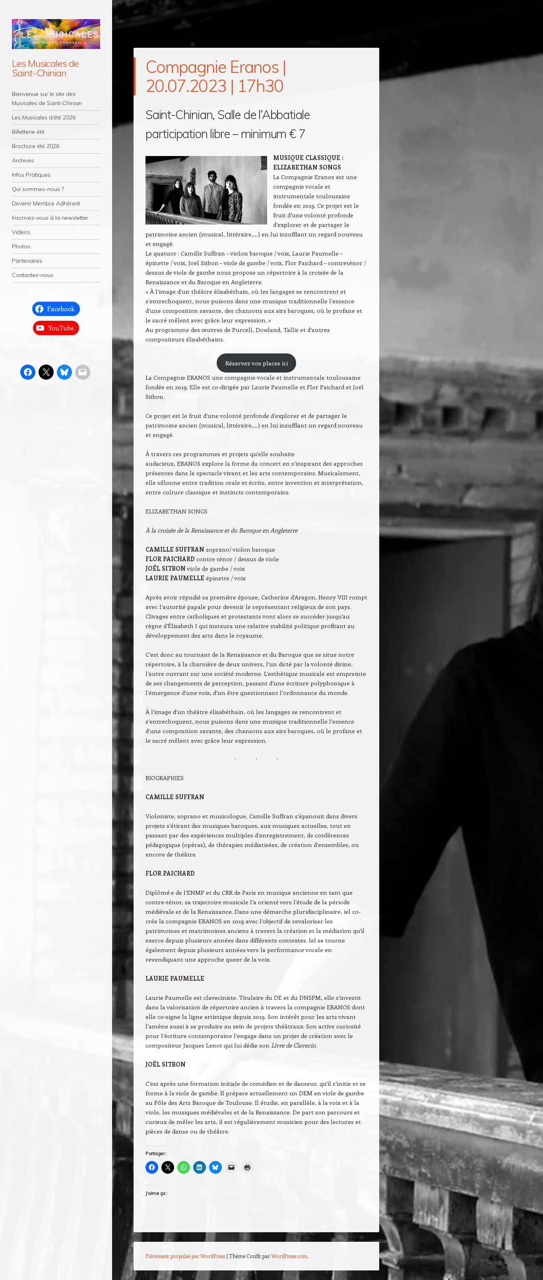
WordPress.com (289, 1256)
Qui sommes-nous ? (38, 189)
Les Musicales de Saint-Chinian (45, 68)
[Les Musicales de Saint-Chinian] (56, 34)
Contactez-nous (32, 275)
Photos (21, 246)
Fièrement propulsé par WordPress (185, 1256)
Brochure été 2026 (35, 146)
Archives (23, 160)
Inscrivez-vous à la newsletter (50, 217)
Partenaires (27, 260)
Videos (21, 232)
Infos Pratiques (31, 174)
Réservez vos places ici (256, 363)
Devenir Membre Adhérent (46, 203)
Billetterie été (28, 131)
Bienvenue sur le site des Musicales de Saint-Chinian (47, 98)
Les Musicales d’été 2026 (44, 117)
